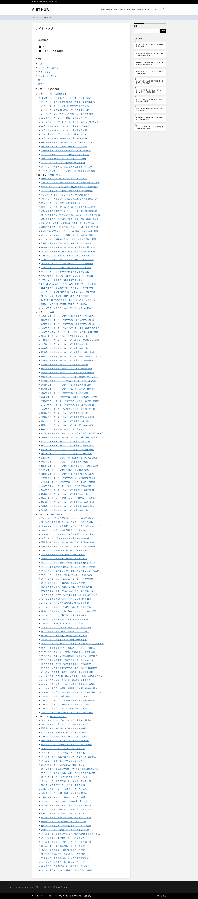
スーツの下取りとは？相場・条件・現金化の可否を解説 (67, 190)
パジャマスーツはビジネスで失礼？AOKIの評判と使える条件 (69, 198)
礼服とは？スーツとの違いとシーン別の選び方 (63, 813)
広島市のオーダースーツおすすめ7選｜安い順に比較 (65, 441)
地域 (52, 312)
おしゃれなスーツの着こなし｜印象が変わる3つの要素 (66, 809)
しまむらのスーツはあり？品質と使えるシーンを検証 (66, 267)
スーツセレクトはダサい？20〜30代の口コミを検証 (65, 255)
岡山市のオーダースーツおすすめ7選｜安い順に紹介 (65, 421)
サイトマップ (44, 71)
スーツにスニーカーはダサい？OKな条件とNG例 (64, 776)
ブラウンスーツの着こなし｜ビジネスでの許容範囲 (65, 857)
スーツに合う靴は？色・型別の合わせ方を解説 (63, 853)
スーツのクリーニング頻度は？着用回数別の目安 (64, 615)
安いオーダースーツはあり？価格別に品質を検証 (64, 146)
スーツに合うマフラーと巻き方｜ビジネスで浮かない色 (67, 578)
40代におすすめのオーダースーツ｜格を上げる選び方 (66, 126)
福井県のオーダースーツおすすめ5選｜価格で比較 (64, 494)
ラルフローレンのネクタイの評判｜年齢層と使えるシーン (68, 562)
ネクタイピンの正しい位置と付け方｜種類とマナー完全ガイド (70, 655)
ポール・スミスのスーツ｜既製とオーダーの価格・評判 (67, 235)
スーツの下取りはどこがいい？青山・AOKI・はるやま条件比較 (70, 214)
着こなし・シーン (58, 716)
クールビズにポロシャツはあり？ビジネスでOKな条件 (66, 744)
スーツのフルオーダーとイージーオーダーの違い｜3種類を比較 (71, 122)
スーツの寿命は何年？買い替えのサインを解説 (63, 582)
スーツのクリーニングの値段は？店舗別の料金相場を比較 (68, 700)
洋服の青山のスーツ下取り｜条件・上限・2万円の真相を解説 (70, 218)
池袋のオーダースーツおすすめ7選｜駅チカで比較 (64, 336)
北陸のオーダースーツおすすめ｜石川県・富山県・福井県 (68, 481)
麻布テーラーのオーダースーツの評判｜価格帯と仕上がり (68, 206)
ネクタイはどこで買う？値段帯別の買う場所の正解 (65, 603)
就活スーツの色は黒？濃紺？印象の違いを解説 (63, 849)
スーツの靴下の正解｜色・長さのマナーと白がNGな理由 (67, 522)
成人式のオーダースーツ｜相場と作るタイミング (64, 118)
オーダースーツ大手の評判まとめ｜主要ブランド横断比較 (68, 101)
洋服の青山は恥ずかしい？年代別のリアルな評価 (64, 178)
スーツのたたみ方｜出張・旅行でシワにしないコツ (65, 696)
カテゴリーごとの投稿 (52, 51)
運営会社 (42, 83)
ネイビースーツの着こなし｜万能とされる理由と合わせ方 (68, 772)
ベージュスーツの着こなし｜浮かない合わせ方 (63, 862)
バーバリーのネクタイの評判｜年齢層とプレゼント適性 (67, 671)
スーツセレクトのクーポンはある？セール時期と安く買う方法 (70, 182)
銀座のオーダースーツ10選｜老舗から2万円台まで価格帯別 (69, 498)
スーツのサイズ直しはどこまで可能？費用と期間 (64, 708)
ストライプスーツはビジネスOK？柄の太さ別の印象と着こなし (70, 768)
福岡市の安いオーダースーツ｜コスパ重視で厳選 (64, 429)
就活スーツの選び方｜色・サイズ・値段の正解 (63, 785)
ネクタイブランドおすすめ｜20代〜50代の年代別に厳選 (67, 534)
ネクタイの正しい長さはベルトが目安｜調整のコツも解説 (68, 684)
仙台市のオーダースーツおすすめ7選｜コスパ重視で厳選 (67, 449)
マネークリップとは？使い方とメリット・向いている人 (67, 518)
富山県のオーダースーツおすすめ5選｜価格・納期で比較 (67, 502)
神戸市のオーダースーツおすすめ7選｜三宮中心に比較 (66, 453)
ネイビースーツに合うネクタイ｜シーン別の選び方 (65, 724)
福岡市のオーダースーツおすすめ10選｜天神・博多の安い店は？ (71, 356)
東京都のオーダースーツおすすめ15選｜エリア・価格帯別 (68, 388)
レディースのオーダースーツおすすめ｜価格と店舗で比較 (68, 170)
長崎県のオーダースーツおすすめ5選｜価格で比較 (64, 364)
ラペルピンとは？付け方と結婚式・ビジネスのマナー (66, 530)
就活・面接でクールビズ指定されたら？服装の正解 (65, 740)
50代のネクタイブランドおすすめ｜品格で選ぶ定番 (65, 538)
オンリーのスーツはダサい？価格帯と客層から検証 (65, 271)
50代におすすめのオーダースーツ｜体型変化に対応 (65, 130)
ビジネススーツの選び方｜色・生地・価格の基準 (64, 732)
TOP (40, 63)
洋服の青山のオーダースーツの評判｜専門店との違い (66, 243)
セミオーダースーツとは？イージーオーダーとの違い (66, 97)
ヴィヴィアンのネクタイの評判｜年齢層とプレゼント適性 (68, 651)
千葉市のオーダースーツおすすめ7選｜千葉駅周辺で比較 (67, 445)
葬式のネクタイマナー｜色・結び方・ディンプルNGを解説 (68, 611)
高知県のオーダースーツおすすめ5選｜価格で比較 (64, 392)
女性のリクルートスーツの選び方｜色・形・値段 (64, 789)
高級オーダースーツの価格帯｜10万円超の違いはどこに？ (68, 142)
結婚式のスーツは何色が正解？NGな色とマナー (63, 821)
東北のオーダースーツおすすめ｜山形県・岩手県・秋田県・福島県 (72, 433)
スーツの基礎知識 (58, 94)
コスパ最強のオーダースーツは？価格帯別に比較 (64, 134)
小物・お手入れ (57, 514)
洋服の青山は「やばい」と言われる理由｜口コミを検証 (67, 275)
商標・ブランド (57, 174)
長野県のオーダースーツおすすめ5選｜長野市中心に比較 (67, 417)
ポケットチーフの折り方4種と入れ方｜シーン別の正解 (66, 574)
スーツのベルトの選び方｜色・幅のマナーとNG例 (64, 550)
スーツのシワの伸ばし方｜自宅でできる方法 (62, 623)
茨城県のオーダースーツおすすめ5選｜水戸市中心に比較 (67, 315)
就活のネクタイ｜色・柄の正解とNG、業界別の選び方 (66, 586)
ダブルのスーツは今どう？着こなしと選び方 (62, 760)
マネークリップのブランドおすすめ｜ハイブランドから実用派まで (72, 643)
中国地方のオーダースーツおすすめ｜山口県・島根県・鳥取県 (70, 400)
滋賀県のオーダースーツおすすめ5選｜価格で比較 (64, 510)
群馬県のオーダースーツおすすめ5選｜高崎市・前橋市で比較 (70, 465)
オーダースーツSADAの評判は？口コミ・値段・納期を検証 (68, 291)
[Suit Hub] (40, 9)
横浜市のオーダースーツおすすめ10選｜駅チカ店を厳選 (67, 425)
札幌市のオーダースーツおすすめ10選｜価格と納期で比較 (68, 477)
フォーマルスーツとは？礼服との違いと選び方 (63, 748)
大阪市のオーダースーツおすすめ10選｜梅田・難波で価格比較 (70, 328)
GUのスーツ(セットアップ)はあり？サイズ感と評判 (65, 194)
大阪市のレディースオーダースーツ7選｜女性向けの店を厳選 (69, 332)
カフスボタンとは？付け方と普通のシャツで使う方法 (66, 627)
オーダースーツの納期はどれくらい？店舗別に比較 (65, 110)
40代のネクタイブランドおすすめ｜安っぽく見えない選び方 (69, 595)
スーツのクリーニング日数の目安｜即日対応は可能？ (66, 704)
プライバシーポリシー (48, 75)
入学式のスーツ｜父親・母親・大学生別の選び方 (64, 793)
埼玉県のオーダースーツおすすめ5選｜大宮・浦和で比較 (67, 352)
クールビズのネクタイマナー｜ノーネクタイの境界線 (66, 841)
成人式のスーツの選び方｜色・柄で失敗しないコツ (65, 866)
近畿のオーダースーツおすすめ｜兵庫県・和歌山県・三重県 (69, 396)
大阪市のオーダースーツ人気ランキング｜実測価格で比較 (68, 408)
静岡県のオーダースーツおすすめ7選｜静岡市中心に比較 (67, 473)
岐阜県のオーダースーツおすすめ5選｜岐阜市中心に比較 (67, 319)
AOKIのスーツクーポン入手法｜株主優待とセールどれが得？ (69, 186)
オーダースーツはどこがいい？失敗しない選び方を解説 (67, 114)
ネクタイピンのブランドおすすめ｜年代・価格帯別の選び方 (69, 667)
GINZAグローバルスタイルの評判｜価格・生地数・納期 (67, 259)
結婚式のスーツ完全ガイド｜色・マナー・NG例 (63, 728)
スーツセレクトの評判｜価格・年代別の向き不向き (65, 296)
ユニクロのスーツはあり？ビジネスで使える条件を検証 (67, 287)
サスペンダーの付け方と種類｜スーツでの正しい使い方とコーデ (71, 526)
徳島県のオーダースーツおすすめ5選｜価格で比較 (64, 413)
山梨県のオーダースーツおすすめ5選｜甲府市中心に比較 (67, 323)
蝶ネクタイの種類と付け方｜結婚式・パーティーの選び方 (68, 647)
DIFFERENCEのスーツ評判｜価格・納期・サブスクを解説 (68, 283)
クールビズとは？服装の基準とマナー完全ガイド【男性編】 (69, 756)
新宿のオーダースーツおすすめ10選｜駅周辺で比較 (65, 469)
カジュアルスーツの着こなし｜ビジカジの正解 (63, 845)
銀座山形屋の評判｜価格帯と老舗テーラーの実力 (64, 304)
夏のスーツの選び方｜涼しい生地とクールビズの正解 (66, 825)
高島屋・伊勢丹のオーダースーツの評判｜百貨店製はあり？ (69, 247)
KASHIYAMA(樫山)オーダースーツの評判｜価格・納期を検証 (69, 231)
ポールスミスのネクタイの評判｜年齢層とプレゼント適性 (68, 546)
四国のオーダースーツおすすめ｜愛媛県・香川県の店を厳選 (69, 457)
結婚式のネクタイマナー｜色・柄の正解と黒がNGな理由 (67, 542)
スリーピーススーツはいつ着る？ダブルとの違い (64, 752)
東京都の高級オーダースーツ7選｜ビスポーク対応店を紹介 (68, 380)
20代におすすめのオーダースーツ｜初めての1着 (63, 158)
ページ (45, 46)
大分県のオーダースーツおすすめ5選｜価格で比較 (64, 344)
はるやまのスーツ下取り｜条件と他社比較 (61, 202)
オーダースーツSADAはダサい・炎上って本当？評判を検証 (68, 239)
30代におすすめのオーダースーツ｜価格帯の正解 (64, 138)
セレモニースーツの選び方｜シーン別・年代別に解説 (66, 817)
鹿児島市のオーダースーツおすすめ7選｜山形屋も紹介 (66, 368)
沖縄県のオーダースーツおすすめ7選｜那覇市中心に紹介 (67, 506)
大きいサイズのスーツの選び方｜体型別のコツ (63, 764)
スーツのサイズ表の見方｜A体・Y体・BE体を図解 (64, 619)
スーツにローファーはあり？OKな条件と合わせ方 (64, 801)
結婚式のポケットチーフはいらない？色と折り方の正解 (67, 591)
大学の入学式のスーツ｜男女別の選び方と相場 (63, 797)
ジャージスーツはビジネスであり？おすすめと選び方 (66, 720)
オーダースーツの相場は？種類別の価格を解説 (63, 162)
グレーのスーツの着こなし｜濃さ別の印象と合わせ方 (66, 805)
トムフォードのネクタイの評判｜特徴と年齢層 (63, 554)
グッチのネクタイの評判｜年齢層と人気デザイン (64, 635)
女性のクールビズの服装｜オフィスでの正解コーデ (65, 829)
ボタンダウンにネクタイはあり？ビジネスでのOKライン (67, 659)
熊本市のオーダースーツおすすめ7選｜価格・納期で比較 (67, 490)
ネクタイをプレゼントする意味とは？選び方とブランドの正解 (70, 570)
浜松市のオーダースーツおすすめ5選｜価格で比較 (64, 461)
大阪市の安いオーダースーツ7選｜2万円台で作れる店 (66, 486)
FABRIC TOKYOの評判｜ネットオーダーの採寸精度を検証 (68, 300)
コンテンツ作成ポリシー (49, 67)
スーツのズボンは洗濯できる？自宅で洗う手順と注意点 (67, 712)
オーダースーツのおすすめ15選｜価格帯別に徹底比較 (66, 150)
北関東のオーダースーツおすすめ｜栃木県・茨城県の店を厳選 (70, 340)
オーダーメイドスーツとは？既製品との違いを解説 (65, 154)
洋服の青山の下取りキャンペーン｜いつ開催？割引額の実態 (69, 210)
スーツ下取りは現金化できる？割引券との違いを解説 (66, 308)
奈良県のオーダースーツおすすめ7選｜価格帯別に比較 (66, 384)
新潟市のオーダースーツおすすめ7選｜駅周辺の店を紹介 (67, 372)
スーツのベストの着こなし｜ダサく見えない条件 (64, 736)
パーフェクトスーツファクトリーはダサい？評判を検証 (67, 263)
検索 (136, 26)
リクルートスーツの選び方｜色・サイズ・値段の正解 (66, 781)
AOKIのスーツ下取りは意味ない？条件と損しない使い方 (67, 223)
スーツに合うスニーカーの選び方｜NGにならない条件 (66, 870)
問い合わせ (43, 79)
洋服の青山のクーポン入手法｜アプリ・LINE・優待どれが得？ (70, 227)
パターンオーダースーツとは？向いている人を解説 (65, 105)
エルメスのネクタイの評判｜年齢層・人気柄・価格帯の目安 (69, 688)
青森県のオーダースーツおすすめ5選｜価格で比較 (64, 348)
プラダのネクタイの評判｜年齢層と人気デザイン (64, 558)
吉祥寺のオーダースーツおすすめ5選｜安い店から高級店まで (70, 360)
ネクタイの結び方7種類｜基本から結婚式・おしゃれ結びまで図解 (72, 676)
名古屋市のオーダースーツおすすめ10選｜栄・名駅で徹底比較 (70, 437)
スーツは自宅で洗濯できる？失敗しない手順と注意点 (66, 599)
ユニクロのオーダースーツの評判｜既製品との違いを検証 (68, 251)
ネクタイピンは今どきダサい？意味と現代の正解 (64, 639)
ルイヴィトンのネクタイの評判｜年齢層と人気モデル (66, 607)
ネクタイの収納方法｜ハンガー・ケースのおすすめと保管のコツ (71, 692)
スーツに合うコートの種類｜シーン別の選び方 (63, 837)
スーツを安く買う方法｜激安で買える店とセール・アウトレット (71, 166)
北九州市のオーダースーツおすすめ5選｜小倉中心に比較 (67, 404)
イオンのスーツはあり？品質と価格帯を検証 (62, 279)
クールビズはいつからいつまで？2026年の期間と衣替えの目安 (70, 833)
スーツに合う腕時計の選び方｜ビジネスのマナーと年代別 (68, 566)
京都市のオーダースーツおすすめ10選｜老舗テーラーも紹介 (69, 376)
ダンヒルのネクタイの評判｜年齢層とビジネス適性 (65, 631)
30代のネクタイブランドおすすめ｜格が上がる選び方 (66, 663)
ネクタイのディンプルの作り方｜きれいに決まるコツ (66, 680)
